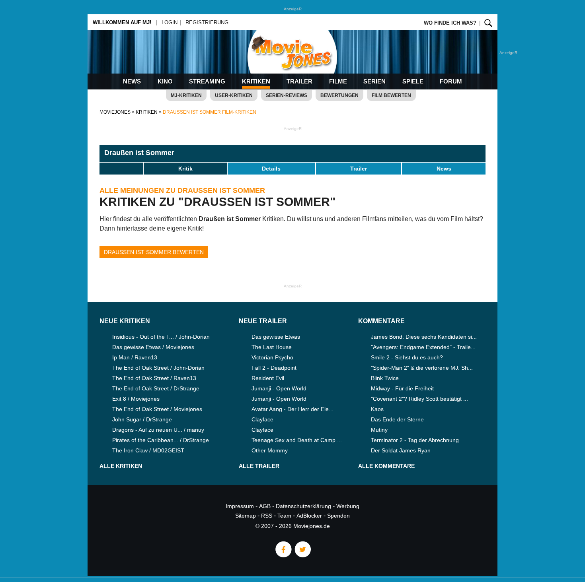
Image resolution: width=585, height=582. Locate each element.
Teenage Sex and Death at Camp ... (297, 440)
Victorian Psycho (272, 357)
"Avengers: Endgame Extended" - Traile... (423, 347)
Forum (451, 81)
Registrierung (206, 22)
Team (284, 515)
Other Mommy (270, 450)
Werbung (347, 506)
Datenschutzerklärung (303, 506)
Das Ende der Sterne (397, 419)
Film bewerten (391, 95)
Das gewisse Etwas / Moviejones (153, 347)
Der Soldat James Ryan (401, 450)
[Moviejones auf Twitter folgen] (302, 555)
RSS (266, 515)
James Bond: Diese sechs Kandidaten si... (424, 337)
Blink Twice (385, 378)
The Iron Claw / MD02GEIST (148, 450)
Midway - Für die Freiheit (402, 388)
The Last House (272, 347)
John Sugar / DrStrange (142, 419)
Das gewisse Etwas (276, 337)
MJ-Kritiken (186, 95)
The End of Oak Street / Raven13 (154, 378)
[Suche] (488, 23)
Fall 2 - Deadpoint (274, 368)
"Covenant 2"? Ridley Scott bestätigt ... (419, 399)
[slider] (121, 168)
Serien (374, 81)
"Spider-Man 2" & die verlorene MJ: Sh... (422, 368)
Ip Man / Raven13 (134, 357)
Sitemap (245, 515)
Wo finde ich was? (450, 23)
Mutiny (379, 430)
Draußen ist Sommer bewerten (154, 252)
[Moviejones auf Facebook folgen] (283, 555)
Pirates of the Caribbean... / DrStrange (160, 440)
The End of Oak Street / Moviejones (157, 409)
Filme (338, 81)
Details (271, 168)
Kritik (185, 168)
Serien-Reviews (286, 95)
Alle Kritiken (120, 466)
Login (169, 22)
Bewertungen (339, 95)
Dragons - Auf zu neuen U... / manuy (158, 430)
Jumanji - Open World (279, 388)
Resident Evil (268, 378)
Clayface (262, 419)
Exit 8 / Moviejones (136, 399)
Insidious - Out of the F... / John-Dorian (161, 337)
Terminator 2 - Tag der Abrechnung (415, 440)
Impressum (240, 506)
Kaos (377, 409)
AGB (265, 506)
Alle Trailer (259, 466)
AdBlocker (309, 515)
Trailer (299, 81)
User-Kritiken (234, 95)
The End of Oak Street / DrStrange (155, 388)
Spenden (338, 515)
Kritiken (256, 81)
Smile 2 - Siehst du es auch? (407, 357)
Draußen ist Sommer (139, 153)
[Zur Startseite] (292, 59)
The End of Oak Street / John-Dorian (158, 368)
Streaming (207, 81)
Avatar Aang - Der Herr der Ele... (292, 409)
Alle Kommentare (386, 466)
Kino (165, 81)
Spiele (412, 81)
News (132, 81)
